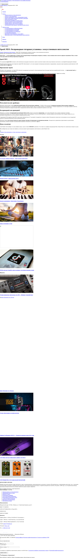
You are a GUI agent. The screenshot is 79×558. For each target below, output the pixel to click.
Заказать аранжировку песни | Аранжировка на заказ (16, 17)
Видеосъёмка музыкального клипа (9, 497)
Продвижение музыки (7, 500)
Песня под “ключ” (6, 494)
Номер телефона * (4, 547)
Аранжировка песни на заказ (8, 493)
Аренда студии (5, 27)
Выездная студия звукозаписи (8, 499)
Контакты (4, 41)
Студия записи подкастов (10, 32)
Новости (4, 39)
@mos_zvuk (6, 525)
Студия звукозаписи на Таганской (12, 29)
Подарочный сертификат (7, 495)
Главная (4, 11)
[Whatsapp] (0, 2)
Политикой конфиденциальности (56, 550)
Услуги (4, 13)
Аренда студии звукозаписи (11, 16)
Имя (1, 543)
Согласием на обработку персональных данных (38, 550)
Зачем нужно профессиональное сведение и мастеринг (16, 18)
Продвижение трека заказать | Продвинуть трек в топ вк (17, 24)
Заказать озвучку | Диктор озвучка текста (13, 22)
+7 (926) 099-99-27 (4, 5)
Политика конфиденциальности (30, 537)
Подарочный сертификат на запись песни (14, 20)
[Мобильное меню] (1, 7)
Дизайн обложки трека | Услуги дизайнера (14, 23)
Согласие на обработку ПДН (43, 537)
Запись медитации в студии (11, 19)
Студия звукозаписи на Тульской (12, 30)
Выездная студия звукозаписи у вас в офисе (14, 33)
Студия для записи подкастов (8, 498)
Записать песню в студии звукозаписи (13, 15)
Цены (3, 37)
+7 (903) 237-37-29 (4, 44)
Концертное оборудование (9, 52)
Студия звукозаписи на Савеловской (12, 31)
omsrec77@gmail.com (7, 523)
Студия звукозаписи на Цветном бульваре (13, 28)
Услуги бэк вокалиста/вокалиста (9, 496)
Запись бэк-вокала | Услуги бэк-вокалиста (14, 21)
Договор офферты (19, 537)
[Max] (2, 2)
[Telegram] (1, 2)
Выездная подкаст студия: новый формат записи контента (17, 34)
